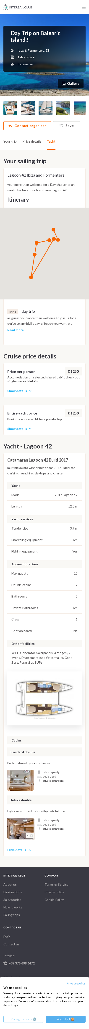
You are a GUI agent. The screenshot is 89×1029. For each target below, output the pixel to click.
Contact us (11, 944)
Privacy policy (76, 983)
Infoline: (19, 959)
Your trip (10, 141)
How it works (12, 907)
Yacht (51, 141)
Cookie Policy (54, 900)
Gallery (73, 83)
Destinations (12, 892)
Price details (31, 141)
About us (10, 884)
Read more (15, 330)
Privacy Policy (54, 892)
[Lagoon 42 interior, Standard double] (20, 780)
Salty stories (12, 900)
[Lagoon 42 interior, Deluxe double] (20, 828)
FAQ (6, 937)
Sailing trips (11, 915)
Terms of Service (56, 884)
